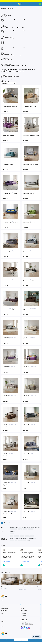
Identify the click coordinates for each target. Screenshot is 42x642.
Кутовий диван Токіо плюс (8, 135)
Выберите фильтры (8, 79)
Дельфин (11, 538)
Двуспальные (12, 527)
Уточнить (7, 16)
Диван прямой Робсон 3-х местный (10, 222)
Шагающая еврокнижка (32, 538)
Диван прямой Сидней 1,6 (8, 251)
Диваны (2, 621)
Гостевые (32, 527)
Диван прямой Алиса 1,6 (28, 338)
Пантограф (16, 538)
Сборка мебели (23, 613)
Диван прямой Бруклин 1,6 (8, 164)
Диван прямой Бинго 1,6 (28, 367)
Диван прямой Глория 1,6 (8, 426)
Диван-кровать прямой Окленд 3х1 (10, 309)
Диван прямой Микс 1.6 (28, 484)
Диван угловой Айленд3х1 (8, 280)
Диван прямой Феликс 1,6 (28, 251)
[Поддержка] (40, 4)
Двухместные (37, 527)
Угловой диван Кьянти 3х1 (8, 338)
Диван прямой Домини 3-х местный (10, 193)
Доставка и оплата (4, 608)
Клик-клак (20, 540)
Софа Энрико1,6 (26, 309)
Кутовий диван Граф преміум (29, 106)
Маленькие (17, 527)
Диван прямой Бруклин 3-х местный (10, 396)
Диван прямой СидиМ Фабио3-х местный (30, 223)
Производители (23, 615)
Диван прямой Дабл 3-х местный (30, 426)
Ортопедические (23, 527)
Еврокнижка (25, 538)
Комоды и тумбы (4, 624)
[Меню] (2, 4)
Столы (2, 626)
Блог (2, 613)
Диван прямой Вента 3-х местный (30, 164)
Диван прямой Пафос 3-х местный (30, 513)
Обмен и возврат (24, 610)
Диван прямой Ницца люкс (9, 513)
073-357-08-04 (24, 619)
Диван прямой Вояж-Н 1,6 (28, 396)
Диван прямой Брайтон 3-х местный (31, 135)
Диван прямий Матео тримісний (10, 106)
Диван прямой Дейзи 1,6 (8, 455)
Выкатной (24, 540)
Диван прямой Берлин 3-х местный (10, 367)
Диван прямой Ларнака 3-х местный (31, 455)
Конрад (28, 540)
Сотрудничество (4, 610)
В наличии (11, 533)
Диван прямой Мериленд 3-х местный (9, 485)
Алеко (16, 540)
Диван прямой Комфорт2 (28, 193)
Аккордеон (20, 538)
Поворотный (12, 540)
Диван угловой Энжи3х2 (28, 280)
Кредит (22, 608)
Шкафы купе (3, 619)
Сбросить (3, 16)
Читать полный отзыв (7, 561)
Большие (28, 527)
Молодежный (12, 531)
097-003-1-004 (24, 620)
